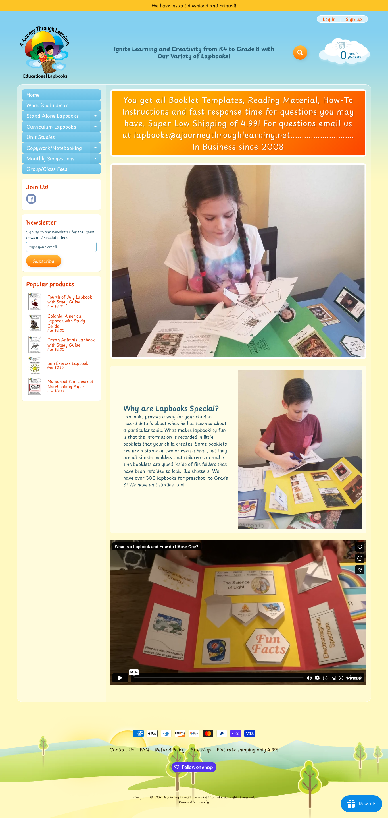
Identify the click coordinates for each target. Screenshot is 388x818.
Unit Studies (40, 137)
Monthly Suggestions (63, 159)
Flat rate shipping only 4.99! (247, 749)
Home (32, 94)
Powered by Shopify (194, 802)
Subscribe (43, 261)
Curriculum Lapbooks (63, 127)
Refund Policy (170, 749)
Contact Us (122, 749)
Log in (329, 19)
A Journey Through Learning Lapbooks (193, 797)
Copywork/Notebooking (63, 148)
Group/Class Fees (46, 169)
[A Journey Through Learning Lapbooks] (45, 52)
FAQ (144, 749)
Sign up (354, 19)
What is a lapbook (47, 105)
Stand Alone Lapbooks (63, 116)
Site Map (201, 749)
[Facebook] (31, 199)
